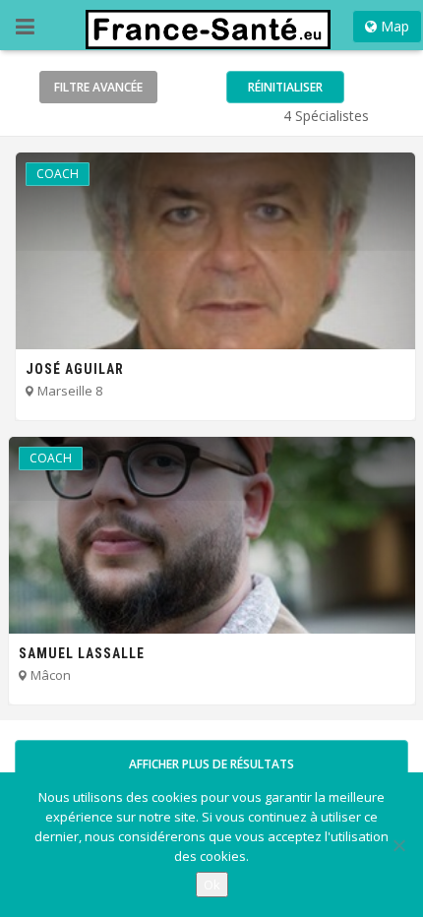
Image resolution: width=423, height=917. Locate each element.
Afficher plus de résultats (211, 764)
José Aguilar (75, 369)
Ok (212, 884)
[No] (398, 845)
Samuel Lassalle (82, 653)
